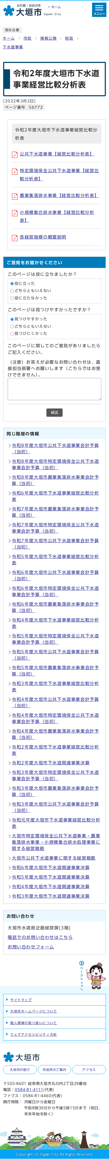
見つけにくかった (31, 334)
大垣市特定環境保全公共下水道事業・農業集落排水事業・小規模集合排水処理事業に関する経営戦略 (56, 842)
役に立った (25, 283)
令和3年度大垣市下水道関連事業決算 (51, 896)
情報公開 (48, 38)
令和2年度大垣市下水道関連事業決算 (51, 763)
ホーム (9, 38)
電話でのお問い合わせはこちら (40, 937)
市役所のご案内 (54, 1069)
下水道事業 (13, 47)
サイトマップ (21, 999)
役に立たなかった (31, 298)
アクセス (89, 1069)
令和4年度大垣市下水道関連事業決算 (51, 886)
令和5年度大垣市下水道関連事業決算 (51, 877)
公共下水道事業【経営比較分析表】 (57, 154)
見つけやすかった (31, 319)
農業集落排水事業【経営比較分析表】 (59, 195)
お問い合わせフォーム (31, 947)
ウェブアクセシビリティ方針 (33, 1034)
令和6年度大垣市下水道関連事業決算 (51, 867)
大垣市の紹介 (20, 1069)
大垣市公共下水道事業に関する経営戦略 (54, 858)
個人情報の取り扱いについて (33, 1022)
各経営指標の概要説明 (43, 237)
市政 (28, 38)
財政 (69, 38)
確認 (54, 412)
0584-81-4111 (29, 1090)
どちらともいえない (33, 291)
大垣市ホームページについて (33, 1011)
